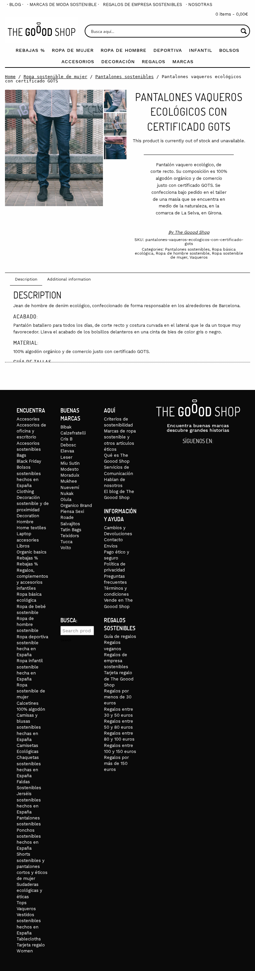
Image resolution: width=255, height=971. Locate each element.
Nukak (66, 493)
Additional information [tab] (69, 279)
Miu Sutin (70, 463)
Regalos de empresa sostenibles (142, 4)
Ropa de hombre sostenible (183, 253)
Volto (65, 547)
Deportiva (167, 50)
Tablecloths (29, 938)
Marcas (183, 61)
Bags (21, 455)
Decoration (28, 515)
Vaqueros (199, 257)
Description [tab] (26, 279)
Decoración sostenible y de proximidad (33, 503)
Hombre (25, 521)
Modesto (69, 469)
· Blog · (15, 4)
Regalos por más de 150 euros (116, 763)
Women (25, 950)
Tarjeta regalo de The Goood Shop (118, 678)
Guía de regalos (120, 636)
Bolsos (229, 50)
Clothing (25, 491)
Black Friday (29, 461)
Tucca (66, 541)
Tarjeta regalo (31, 944)
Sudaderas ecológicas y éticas (29, 890)
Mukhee (68, 481)
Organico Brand (76, 505)
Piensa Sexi (72, 511)
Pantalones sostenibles (124, 76)
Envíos (111, 546)
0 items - (231, 14)
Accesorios (77, 61)
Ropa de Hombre (123, 50)
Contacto (113, 539)
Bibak (65, 427)
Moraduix (69, 475)
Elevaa (67, 450)
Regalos (153, 61)
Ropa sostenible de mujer (55, 76)
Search (65, 640)
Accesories (28, 419)
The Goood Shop (192, 232)
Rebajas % (30, 50)
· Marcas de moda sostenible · (63, 4)
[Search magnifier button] (243, 31)
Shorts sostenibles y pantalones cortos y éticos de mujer (32, 866)
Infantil (200, 50)
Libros (23, 546)
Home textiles (31, 527)
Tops (22, 902)
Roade (67, 517)
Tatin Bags (70, 529)
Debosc (68, 444)
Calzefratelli (73, 432)
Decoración (118, 61)
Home (10, 76)
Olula (65, 499)
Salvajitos (70, 523)
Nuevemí (69, 487)
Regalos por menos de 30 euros (117, 696)
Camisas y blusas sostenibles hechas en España (29, 727)
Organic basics (31, 551)
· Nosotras (199, 4)
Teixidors (69, 535)
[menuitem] (15, 4)
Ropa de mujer (73, 50)
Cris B (66, 438)
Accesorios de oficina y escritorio (31, 431)
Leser (66, 457)
